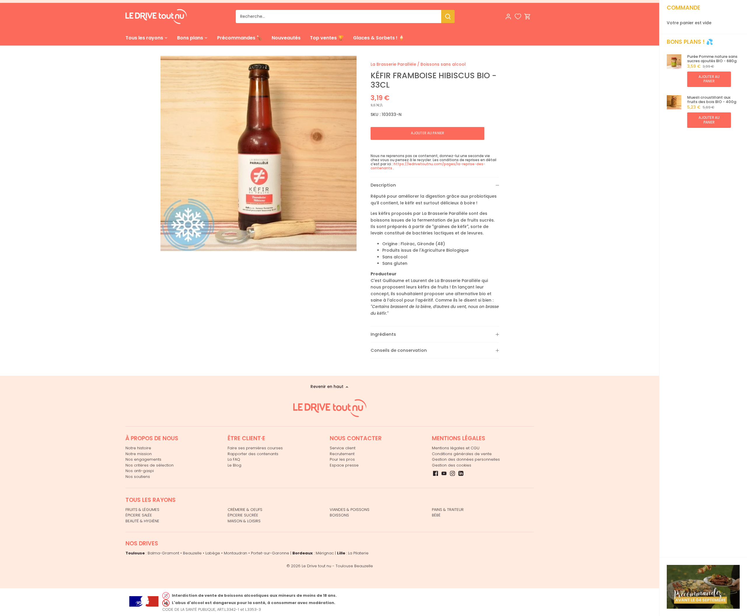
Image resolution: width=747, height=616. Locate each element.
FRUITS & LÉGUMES (142, 509)
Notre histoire (138, 448)
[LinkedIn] (460, 473)
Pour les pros (342, 459)
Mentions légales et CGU (455, 448)
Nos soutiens (137, 476)
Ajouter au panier (709, 78)
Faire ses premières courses (255, 448)
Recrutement (342, 454)
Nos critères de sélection (149, 465)
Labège (212, 553)
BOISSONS (339, 515)
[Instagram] (452, 473)
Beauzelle (192, 553)
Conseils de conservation (399, 350)
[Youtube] (443, 473)
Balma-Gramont (163, 553)
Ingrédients (383, 334)
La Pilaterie (358, 553)
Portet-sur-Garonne (270, 553)
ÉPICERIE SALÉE (138, 515)
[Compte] (508, 16)
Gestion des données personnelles (466, 459)
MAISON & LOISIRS (244, 521)
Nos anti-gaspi (139, 471)
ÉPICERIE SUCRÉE (243, 515)
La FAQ (234, 459)
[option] (258, 154)
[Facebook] (435, 473)
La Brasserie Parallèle (393, 64)
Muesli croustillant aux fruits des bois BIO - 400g (711, 99)
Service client (342, 448)
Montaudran (235, 553)
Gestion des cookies (451, 465)
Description (383, 185)
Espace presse (344, 465)
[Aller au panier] (527, 16)
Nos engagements (143, 459)
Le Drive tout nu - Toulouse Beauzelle (337, 566)
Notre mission (138, 454)
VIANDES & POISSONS (349, 509)
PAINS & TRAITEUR (448, 509)
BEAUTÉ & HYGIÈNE (142, 521)
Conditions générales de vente (462, 454)
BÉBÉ (436, 515)
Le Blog (234, 465)
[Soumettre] (448, 16)
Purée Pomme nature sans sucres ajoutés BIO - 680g (712, 58)
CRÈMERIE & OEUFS (245, 509)
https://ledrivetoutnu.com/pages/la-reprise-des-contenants (428, 165)
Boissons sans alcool (443, 64)
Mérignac (325, 553)
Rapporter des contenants (253, 454)
